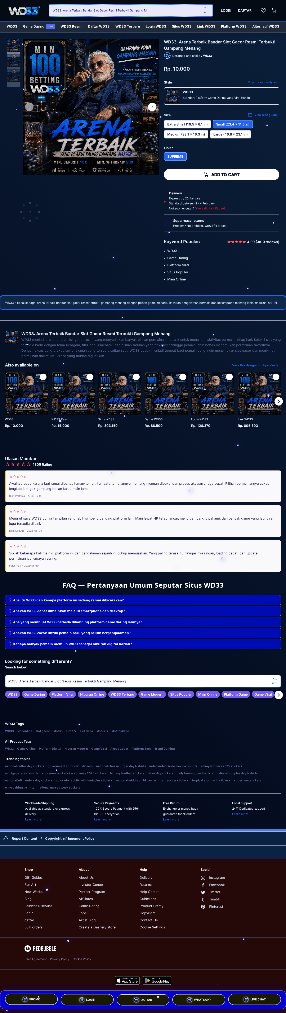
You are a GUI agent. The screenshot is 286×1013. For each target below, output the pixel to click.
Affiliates (86, 899)
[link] (12, 694)
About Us (86, 877)
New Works (33, 892)
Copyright (148, 913)
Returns (146, 884)
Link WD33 (206, 26)
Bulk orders (33, 927)
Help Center (149, 892)
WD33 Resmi (71, 26)
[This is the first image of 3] (29, 107)
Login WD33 (156, 26)
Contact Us (149, 920)
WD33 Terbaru (127, 26)
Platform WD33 (234, 26)
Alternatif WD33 (265, 26)
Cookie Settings (152, 927)
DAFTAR (146, 998)
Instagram (217, 877)
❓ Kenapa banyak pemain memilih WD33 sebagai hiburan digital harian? (70, 644)
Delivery (146, 877)
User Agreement (35, 959)
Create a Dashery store (97, 927)
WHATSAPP (202, 998)
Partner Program (92, 892)
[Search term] (206, 10)
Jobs (82, 913)
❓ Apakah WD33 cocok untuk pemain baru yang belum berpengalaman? (69, 633)
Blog (28, 899)
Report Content (24, 838)
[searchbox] (143, 681)
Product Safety (152, 906)
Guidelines (148, 899)
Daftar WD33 (99, 26)
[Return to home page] (25, 10)
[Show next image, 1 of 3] (152, 107)
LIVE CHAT (258, 999)
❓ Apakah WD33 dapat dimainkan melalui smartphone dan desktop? (66, 611)
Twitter (214, 892)
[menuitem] (12, 25)
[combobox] (131, 10)
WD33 (12, 26)
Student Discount (38, 906)
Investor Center (91, 884)
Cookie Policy (82, 959)
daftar (29, 920)
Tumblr (214, 899)
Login (28, 913)
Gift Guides (33, 877)
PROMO (34, 998)
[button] (13, 45)
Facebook (217, 885)
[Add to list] (43, 377)
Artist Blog (87, 920)
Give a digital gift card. (210, 208)
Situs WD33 (182, 26)
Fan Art (30, 884)
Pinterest (216, 906)
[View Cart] (274, 10)
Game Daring (38, 26)
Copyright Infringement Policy (69, 838)
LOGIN (90, 998)
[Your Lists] (263, 10)
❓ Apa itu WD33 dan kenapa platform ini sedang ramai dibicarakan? (66, 600)
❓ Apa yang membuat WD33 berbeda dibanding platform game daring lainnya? (75, 622)
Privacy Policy (59, 959)
